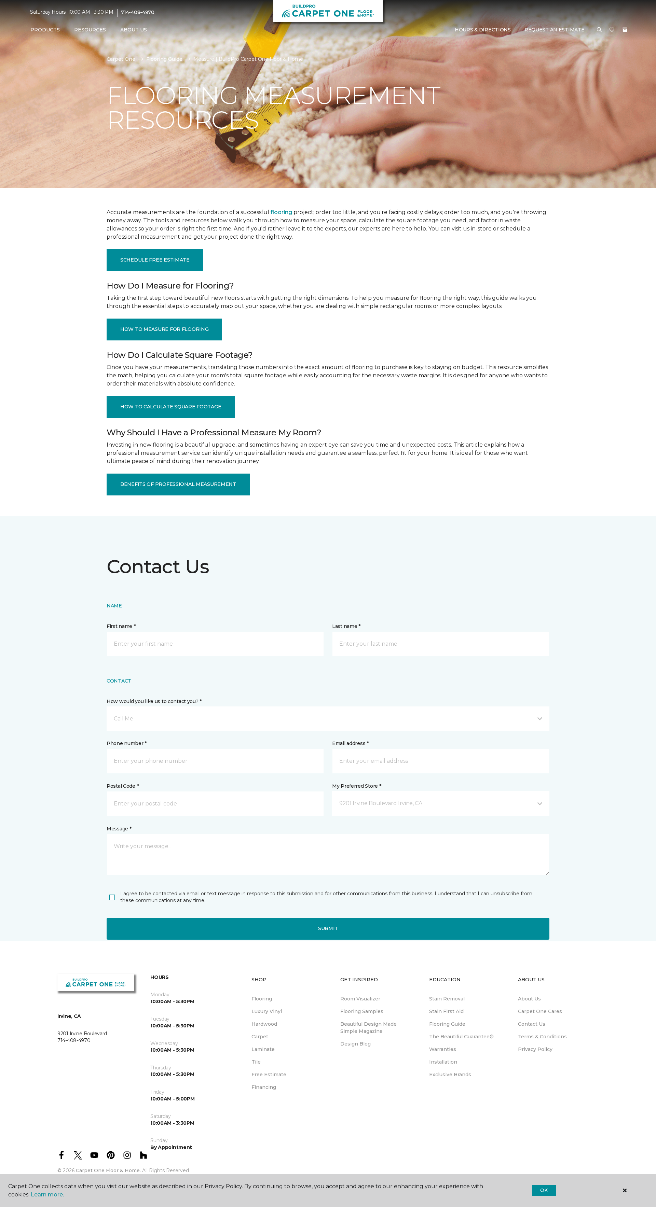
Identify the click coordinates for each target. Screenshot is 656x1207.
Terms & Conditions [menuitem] (542, 1037)
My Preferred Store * (356, 786)
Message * (119, 828)
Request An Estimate (554, 30)
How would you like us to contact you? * (154, 701)
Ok (543, 1190)
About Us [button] (133, 30)
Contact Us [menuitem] (531, 1024)
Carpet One (121, 59)
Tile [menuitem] (256, 1062)
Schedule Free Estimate (155, 260)
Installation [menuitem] (443, 1062)
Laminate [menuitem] (263, 1049)
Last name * (346, 626)
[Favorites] (611, 30)
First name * (121, 626)
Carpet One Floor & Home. (108, 1170)
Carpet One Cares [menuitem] (540, 1011)
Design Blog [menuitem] (355, 1044)
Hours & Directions (483, 30)
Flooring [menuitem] (261, 999)
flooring (281, 212)
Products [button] (45, 30)
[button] (599, 30)
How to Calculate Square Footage (170, 407)
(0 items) (625, 29)
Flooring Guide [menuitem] (447, 1024)
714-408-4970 (137, 12)
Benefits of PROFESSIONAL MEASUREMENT (178, 484)
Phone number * (127, 743)
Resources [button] (90, 30)
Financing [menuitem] (263, 1087)
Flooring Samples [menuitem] (361, 1011)
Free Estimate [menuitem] (268, 1074)
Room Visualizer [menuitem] (360, 999)
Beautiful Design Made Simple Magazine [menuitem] (368, 1027)
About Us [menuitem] (529, 999)
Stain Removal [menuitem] (447, 999)
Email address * (350, 743)
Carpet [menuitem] (259, 1037)
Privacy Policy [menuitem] (535, 1049)
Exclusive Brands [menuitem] (450, 1074)
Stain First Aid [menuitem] (446, 1011)
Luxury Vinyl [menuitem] (266, 1011)
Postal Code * (122, 786)
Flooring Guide (164, 59)
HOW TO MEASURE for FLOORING (164, 329)
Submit (328, 928)
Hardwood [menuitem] (264, 1024)
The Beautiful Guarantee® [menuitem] (461, 1037)
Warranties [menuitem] (442, 1049)
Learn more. (47, 1194)
